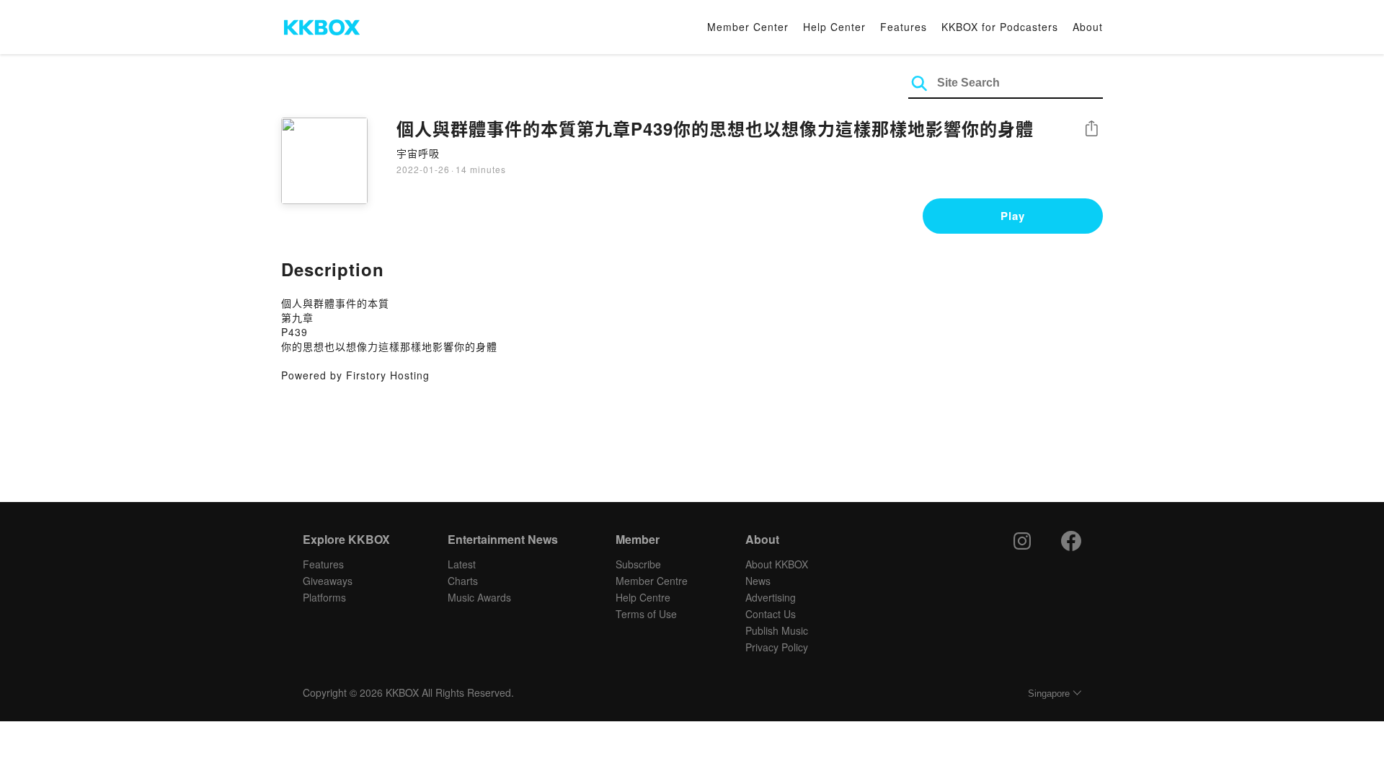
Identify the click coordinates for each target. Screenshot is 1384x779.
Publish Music (776, 630)
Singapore (1049, 693)
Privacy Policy (776, 647)
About (1088, 26)
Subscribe (638, 564)
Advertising (770, 597)
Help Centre (643, 597)
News (758, 580)
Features (903, 26)
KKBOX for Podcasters (999, 26)
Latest (462, 564)
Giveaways (327, 580)
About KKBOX (776, 564)
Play (1013, 216)
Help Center (834, 26)
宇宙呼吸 (418, 153)
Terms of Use (646, 614)
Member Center (748, 26)
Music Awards (479, 597)
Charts (463, 580)
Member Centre (652, 580)
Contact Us (770, 614)
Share (1091, 129)
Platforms (324, 597)
